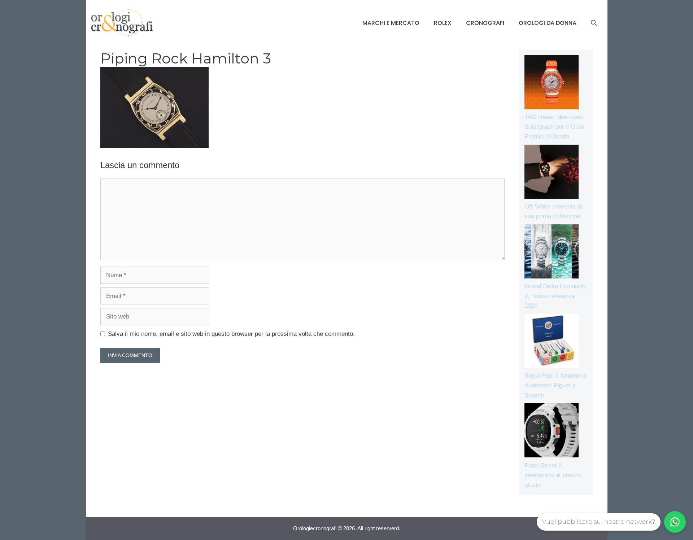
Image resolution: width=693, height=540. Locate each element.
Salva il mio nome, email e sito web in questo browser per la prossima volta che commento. (231, 333)
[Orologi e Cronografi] (122, 22)
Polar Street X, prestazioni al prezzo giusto (552, 475)
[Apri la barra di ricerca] (594, 23)
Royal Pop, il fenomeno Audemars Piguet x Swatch (555, 385)
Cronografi (485, 23)
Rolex (443, 23)
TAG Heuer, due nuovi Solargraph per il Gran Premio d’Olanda (554, 127)
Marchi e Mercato (390, 23)
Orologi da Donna (547, 23)
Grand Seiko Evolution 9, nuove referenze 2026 (554, 296)
